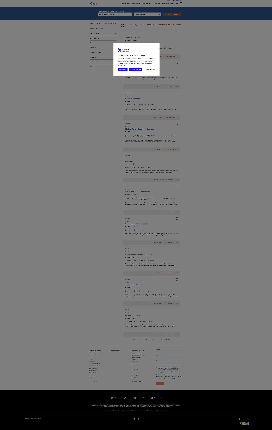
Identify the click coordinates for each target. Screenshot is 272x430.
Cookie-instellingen (150, 69)
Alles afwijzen (122, 69)
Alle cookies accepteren (135, 69)
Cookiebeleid (121, 65)
